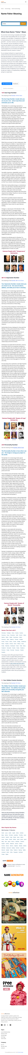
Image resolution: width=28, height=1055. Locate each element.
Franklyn (9, 633)
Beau (3, 835)
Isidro (8, 852)
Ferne (15, 643)
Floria (13, 633)
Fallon (7, 637)
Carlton (7, 843)
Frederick (4, 648)
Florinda (12, 650)
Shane (6, 839)
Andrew (21, 833)
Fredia (17, 648)
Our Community (7, 83)
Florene (16, 639)
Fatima (3, 637)
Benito (24, 845)
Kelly (3, 841)
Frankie (7, 643)
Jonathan (16, 835)
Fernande (9, 648)
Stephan (16, 845)
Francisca (4, 635)
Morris (12, 841)
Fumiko (21, 633)
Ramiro (11, 845)
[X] (7, 1025)
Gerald (7, 837)
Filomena (4, 633)
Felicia (10, 641)
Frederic (22, 650)
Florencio (4, 639)
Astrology (3, 1037)
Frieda (7, 650)
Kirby (11, 852)
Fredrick (22, 841)
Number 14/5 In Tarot (16, 95)
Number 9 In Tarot (16, 683)
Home (2, 8)
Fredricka (7, 645)
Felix (6, 841)
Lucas (6, 833)
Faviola (16, 633)
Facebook (15, 83)
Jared (18, 839)
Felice (24, 635)
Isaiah (13, 833)
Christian (11, 835)
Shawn (14, 837)
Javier (25, 839)
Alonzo (7, 845)
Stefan (24, 850)
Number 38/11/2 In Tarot (17, 280)
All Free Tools (4, 1046)
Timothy (21, 835)
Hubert (3, 843)
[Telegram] (10, 1025)
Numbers (21, 852)
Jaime (9, 841)
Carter (10, 833)
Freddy (18, 641)
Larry (25, 835)
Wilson (20, 843)
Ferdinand (12, 645)
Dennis (3, 837)
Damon (16, 843)
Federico (12, 639)
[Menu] (25, 2)
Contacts (3, 1048)
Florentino (12, 635)
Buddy (13, 848)
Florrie (6, 641)
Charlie (10, 839)
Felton (20, 637)
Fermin (20, 635)
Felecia (18, 643)
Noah (3, 833)
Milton (14, 839)
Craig (11, 837)
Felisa (24, 645)
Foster (17, 645)
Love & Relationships (5, 1032)
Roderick (12, 843)
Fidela (10, 637)
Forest (3, 641)
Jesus (18, 837)
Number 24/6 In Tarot (18, 447)
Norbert (17, 848)
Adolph (7, 850)
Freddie (21, 639)
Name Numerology (16, 8)
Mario (22, 837)
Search (23, 23)
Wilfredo (3, 848)
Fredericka (23, 641)
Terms (19, 1052)
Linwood (3, 852)
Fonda (14, 641)
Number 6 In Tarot (16, 627)
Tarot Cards (3, 1038)
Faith (17, 635)
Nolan (17, 833)
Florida (11, 643)
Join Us (2, 1044)
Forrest (3, 845)
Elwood (3, 850)
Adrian (6, 835)
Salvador (17, 841)
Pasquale (16, 852)
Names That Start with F (9, 630)
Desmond (8, 848)
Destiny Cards (4, 1033)
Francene (17, 650)
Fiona (8, 635)
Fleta (8, 639)
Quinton (22, 848)
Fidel (21, 645)
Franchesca (15, 637)
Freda (3, 645)
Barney (20, 850)
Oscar (3, 839)
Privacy (22, 1052)
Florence (3, 650)
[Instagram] (4, 1025)
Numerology (7, 8)
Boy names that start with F (17, 663)
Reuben (20, 845)
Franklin (3, 652)
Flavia (3, 643)
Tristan (3, 854)
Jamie (21, 839)
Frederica (22, 648)
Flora (22, 643)
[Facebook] (2, 1025)
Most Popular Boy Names (9, 827)
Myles (7, 854)
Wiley (11, 850)
